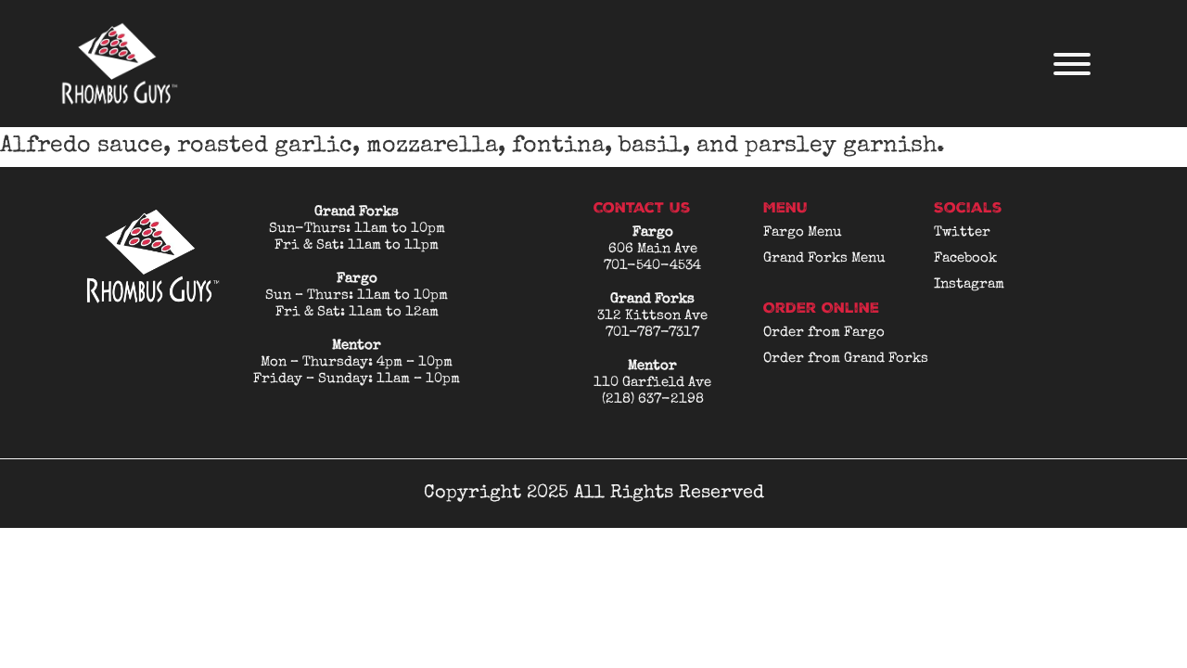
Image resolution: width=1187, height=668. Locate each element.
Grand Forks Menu (824, 258)
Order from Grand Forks (845, 359)
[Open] (1072, 64)
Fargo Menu (802, 232)
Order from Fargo (824, 333)
